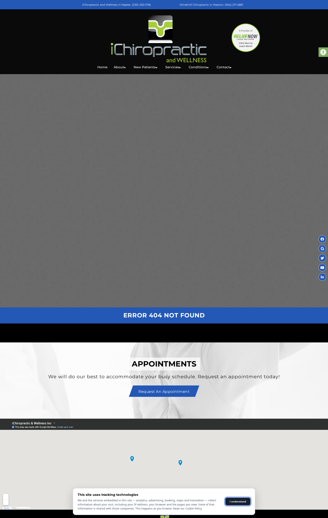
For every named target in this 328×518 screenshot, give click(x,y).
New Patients (145, 67)
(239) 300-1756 (141, 4)
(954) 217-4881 (234, 4)
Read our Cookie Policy (187, 508)
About (119, 67)
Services (172, 67)
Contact (223, 67)
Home (102, 67)
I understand (238, 501)
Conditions (198, 67)
